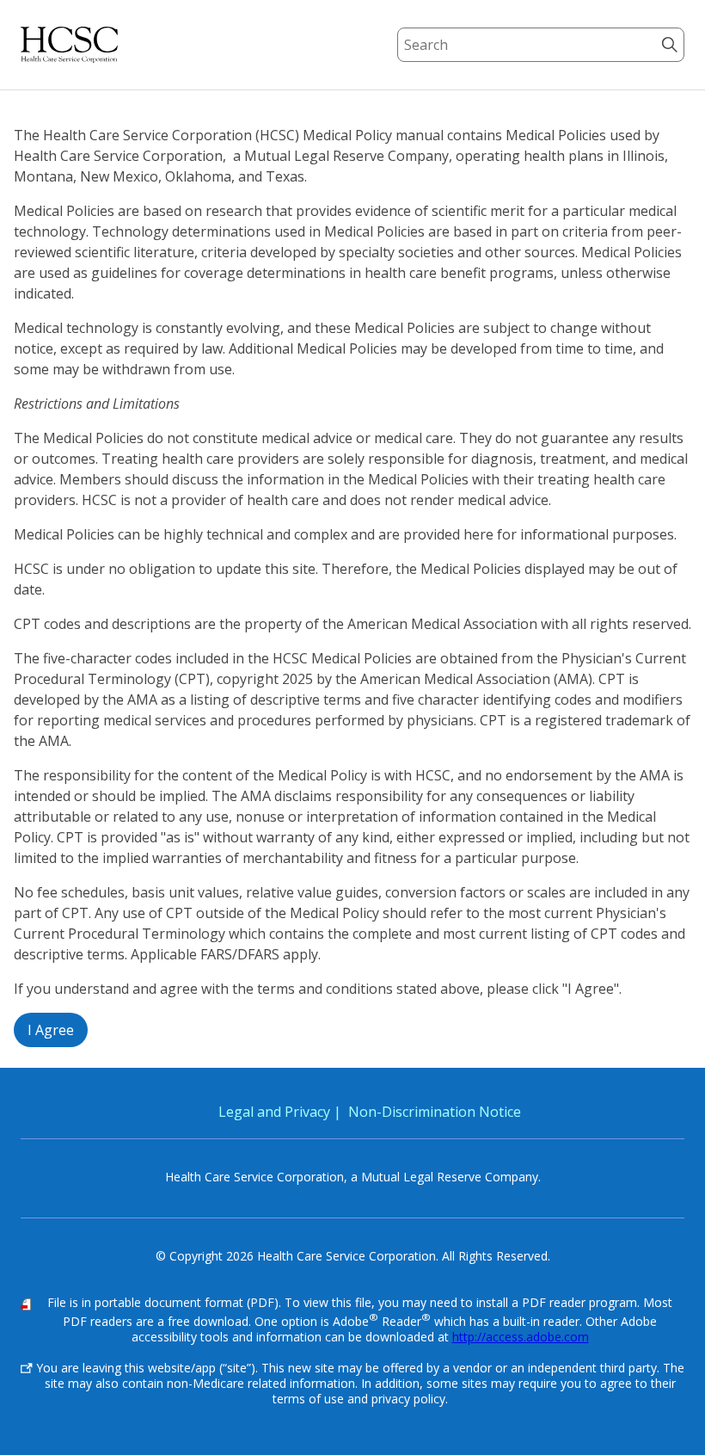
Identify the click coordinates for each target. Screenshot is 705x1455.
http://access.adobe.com (520, 1337)
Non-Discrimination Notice (434, 1111)
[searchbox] (540, 45)
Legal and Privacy (274, 1111)
